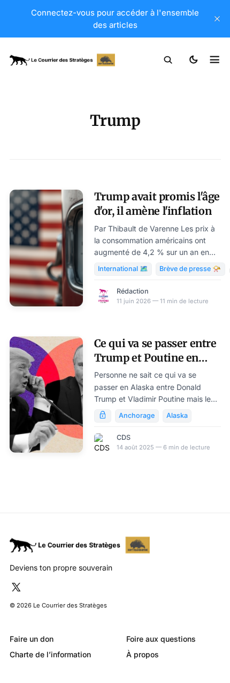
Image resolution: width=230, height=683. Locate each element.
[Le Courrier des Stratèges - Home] (63, 60)
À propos (142, 654)
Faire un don (31, 638)
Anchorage (137, 415)
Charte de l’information (50, 654)
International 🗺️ (123, 269)
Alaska (177, 415)
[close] (217, 18)
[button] (168, 60)
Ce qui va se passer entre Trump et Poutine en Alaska (155, 358)
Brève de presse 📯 (190, 269)
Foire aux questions (161, 638)
